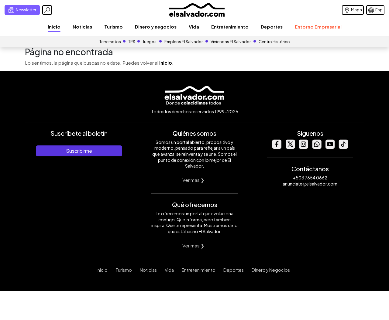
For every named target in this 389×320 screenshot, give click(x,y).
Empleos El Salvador (183, 41)
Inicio (54, 26)
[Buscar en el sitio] (47, 10)
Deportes (272, 26)
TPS (131, 41)
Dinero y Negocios (271, 270)
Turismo (113, 26)
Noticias (82, 26)
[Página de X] (290, 147)
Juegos (150, 41)
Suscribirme (79, 151)
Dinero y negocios (156, 26)
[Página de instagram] (303, 147)
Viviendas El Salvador (231, 41)
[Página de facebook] (276, 147)
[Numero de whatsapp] (317, 147)
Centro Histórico (274, 41)
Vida (194, 26)
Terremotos (110, 41)
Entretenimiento (230, 26)
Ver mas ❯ (193, 180)
